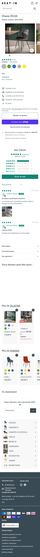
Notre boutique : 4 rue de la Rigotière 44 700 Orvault (18, 496)
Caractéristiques (8, 251)
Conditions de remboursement (11, 540)
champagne (19, 66)
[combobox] (20, 8)
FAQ (3, 502)
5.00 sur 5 (25, 154)
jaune (24, 66)
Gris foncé (4, 66)
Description (6, 246)
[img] (6, 191)
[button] (7, 59)
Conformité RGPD (7, 549)
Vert (9, 66)
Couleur (9, 62)
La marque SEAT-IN (8, 499)
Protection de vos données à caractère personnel (17, 546)
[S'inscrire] (33, 410)
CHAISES (14, 350)
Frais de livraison (16, 109)
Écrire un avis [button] (20, 177)
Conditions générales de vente (11, 534)
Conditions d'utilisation (9, 543)
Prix (3, 74)
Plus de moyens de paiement (20, 127)
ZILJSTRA (15, 305)
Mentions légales (7, 552)
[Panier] (32, 3)
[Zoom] (32, 51)
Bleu (14, 66)
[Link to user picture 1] (7, 211)
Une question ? (7, 256)
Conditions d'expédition (9, 537)
